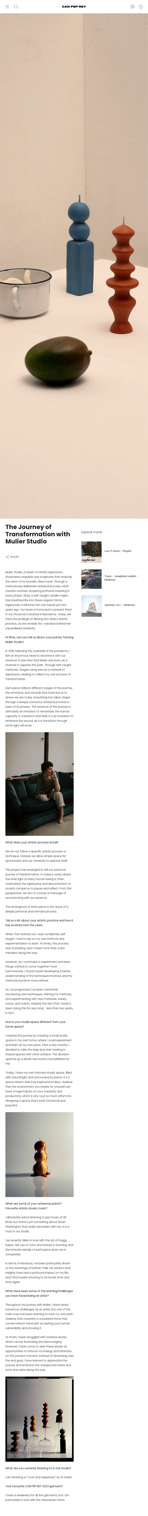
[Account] (132, 6)
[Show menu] (7, 6)
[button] (16, 6)
